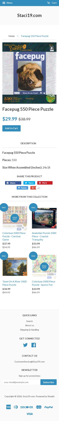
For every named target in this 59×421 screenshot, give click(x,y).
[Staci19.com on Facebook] (33, 344)
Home (11, 36)
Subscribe (48, 382)
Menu (9, 2)
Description (28, 143)
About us (29, 325)
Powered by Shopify (45, 396)
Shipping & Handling (29, 329)
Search (29, 321)
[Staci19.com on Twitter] (25, 344)
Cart (54, 2)
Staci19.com (29, 15)
